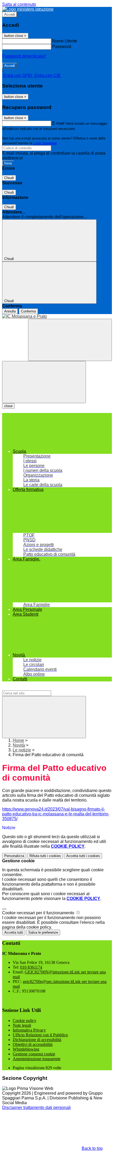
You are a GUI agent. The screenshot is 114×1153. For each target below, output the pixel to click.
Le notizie (22, 750)
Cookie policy (24, 1020)
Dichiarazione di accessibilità (37, 1039)
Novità (19, 745)
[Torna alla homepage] (57, 316)
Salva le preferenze (43, 932)
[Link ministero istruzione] (28, 9)
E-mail (58, 123)
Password (61, 46)
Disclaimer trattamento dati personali (36, 1107)
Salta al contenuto (19, 4)
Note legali (22, 1025)
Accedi (9, 14)
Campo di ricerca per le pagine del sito (38, 688)
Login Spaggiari (45, 143)
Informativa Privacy (29, 1030)
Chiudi (9, 178)
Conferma (28, 311)
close (8, 406)
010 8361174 (31, 967)
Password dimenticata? (24, 56)
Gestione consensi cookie (34, 1054)
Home (18, 740)
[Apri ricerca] (70, 340)
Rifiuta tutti (45, 856)
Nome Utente (64, 41)
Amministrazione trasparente (36, 1058)
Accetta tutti (83, 856)
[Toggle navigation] (44, 382)
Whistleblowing (26, 1049)
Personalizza (14, 856)
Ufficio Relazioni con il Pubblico (40, 1035)
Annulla (10, 311)
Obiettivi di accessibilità (32, 1044)
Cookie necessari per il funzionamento (38, 913)
